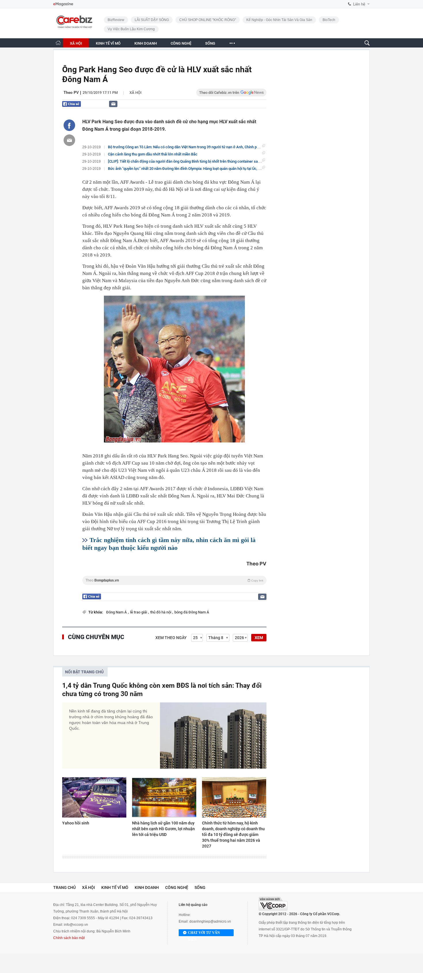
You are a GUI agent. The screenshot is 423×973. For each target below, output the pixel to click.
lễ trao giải (139, 612)
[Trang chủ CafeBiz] (58, 43)
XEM (259, 637)
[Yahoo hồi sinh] (94, 797)
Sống (200, 887)
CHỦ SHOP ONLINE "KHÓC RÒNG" (207, 20)
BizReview (116, 20)
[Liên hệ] (113, 103)
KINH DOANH (145, 43)
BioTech (329, 20)
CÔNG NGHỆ (181, 43)
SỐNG (210, 43)
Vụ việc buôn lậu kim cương (131, 29)
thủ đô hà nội (161, 612)
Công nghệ (176, 887)
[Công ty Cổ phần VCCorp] (273, 904)
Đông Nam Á (117, 612)
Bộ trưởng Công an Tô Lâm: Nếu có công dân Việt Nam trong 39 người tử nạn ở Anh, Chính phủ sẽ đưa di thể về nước (202, 147)
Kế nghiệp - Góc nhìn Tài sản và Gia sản (279, 20)
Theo (174, 580)
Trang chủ (64, 887)
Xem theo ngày (171, 637)
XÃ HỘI (76, 43)
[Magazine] (63, 4)
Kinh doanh (147, 887)
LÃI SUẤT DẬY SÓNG (152, 20)
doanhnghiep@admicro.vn (210, 921)
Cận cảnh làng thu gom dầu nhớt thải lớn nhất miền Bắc (152, 154)
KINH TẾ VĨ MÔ (108, 43)
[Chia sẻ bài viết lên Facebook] (69, 125)
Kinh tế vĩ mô (114, 887)
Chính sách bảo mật (69, 938)
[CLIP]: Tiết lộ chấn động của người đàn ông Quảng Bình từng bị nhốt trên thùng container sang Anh (188, 161)
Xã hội (135, 92)
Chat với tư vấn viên (204, 933)
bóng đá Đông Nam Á (191, 612)
